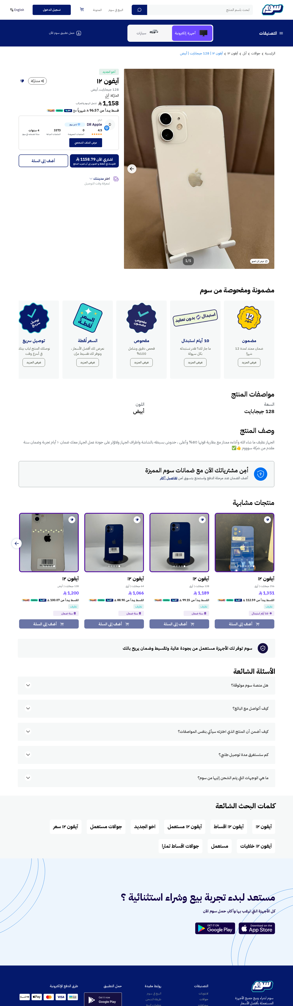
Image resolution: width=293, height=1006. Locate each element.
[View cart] (82, 9)
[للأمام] (17, 543)
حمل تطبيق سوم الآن (61, 33)
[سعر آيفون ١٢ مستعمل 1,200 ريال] (49, 542)
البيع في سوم (116, 10)
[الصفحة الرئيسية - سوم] (272, 9)
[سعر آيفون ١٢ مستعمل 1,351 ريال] (244, 542)
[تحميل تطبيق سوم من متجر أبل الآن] (257, 928)
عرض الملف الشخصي (85, 143)
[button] (139, 10)
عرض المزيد (249, 362)
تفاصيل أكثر (168, 478)
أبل (107, 95)
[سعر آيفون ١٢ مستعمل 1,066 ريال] (114, 542)
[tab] (192, 33)
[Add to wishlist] (22, 81)
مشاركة (35, 81)
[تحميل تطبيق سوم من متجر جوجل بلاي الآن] (217, 928)
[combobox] (192, 10)
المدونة (97, 10)
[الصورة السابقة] (266, 168)
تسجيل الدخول (51, 10)
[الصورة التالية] (131, 168)
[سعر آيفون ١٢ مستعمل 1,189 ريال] (179, 542)
